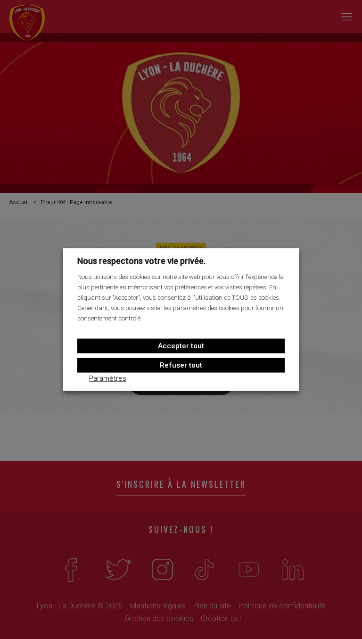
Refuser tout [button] (181, 364)
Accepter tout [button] (181, 345)
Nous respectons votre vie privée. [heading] (141, 261)
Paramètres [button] (107, 378)
